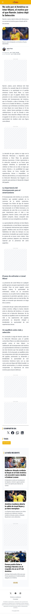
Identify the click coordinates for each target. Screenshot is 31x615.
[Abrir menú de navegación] (2, 2)
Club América (6, 443)
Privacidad (15, 599)
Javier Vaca (10, 48)
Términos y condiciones (15, 597)
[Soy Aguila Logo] (15, 2)
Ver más (15, 582)
